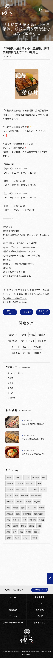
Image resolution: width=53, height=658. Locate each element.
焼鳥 (8, 526)
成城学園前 (27, 514)
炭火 (8, 532)
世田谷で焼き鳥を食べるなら (30, 294)
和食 (39, 526)
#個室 (32, 334)
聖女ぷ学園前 (36, 496)
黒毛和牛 (19, 502)
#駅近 (23, 334)
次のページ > (43, 312)
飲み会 (15, 508)
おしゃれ (32, 520)
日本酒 (24, 302)
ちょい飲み (33, 490)
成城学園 (24, 496)
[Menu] (47, 10)
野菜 (44, 478)
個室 (8, 508)
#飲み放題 (12, 340)
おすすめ (10, 490)
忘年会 (28, 502)
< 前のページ (9, 312)
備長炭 (15, 526)
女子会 (5, 302)
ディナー (26, 538)
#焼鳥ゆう (12, 334)
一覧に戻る (26, 312)
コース (11, 302)
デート (43, 490)
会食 (22, 508)
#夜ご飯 (37, 346)
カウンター (30, 484)
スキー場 (16, 520)
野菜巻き (10, 484)
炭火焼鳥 (10, 514)
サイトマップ (40, 623)
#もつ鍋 (26, 353)
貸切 (24, 520)
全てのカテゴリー (15, 373)
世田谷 (23, 526)
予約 (14, 532)
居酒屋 (31, 526)
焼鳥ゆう (10, 502)
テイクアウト (21, 490)
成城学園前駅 (39, 514)
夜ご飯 (34, 538)
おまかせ (11, 397)
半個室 (41, 520)
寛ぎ (16, 496)
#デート (16, 346)
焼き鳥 (17, 302)
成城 (18, 514)
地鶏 (39, 484)
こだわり (18, 478)
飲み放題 (35, 478)
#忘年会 (37, 353)
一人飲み (19, 484)
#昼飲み (42, 334)
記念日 (36, 532)
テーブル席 (32, 508)
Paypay (37, 502)
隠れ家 (9, 478)
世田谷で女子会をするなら (16, 290)
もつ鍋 (28, 532)
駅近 (8, 520)
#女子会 (42, 340)
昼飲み (9, 538)
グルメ (17, 538)
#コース (26, 346)
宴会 (21, 532)
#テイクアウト (27, 340)
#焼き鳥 (16, 353)
